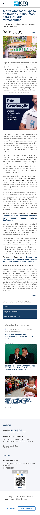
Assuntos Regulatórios (12, 316)
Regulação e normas (11, 311)
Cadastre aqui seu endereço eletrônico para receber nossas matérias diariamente (20, 218)
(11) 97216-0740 (16, 430)
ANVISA (6, 307)
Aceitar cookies (26, 508)
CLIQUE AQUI (7, 448)
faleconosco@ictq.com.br (17, 432)
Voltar (34, 32)
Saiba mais (11, 508)
